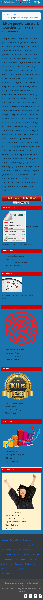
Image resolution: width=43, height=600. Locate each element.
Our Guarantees (29, 554)
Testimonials (30, 564)
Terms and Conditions (9, 545)
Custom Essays (15, 540)
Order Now (17, 554)
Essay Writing (6, 550)
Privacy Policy (33, 559)
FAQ (14, 550)
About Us (4, 540)
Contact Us (27, 540)
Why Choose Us (7, 569)
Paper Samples (20, 559)
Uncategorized (16, 14)
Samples (35, 545)
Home (6, 14)
